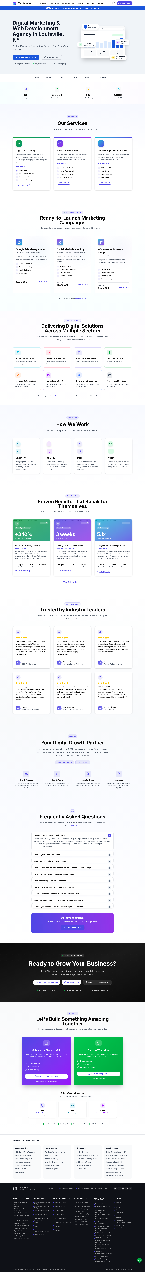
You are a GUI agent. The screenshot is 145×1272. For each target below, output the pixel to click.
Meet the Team (83, 762)
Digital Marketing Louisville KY (116, 1152)
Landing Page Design (20, 1236)
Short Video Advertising (21, 1218)
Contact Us (119, 1204)
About (88, 3)
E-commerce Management (21, 1225)
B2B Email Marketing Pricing (42, 1229)
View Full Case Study (22, 571)
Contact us (58, 396)
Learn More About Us (64, 762)
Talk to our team (80, 299)
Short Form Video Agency (82, 1206)
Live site (43, 523)
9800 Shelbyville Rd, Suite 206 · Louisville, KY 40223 (93, 1188)
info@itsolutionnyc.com (67, 1188)
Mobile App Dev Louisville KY (115, 1159)
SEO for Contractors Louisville (101, 1229)
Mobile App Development (21, 1238)
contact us (75, 826)
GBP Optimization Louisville (103, 1226)
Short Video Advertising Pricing (41, 1215)
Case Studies (119, 1220)
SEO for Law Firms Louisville (103, 1235)
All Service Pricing (81, 1169)
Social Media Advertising (22, 1162)
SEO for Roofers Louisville (103, 1238)
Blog (93, 3)
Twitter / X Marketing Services (60, 1229)
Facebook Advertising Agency (55, 1152)
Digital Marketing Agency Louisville (102, 1207)
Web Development (19, 1233)
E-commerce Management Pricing (42, 1225)
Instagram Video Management (59, 1215)
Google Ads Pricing (82, 1152)
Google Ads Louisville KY (114, 1162)
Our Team (118, 1217)
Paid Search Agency (51, 1169)
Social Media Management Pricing (87, 1155)
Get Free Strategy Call (48, 982)
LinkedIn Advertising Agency (54, 1162)
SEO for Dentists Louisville (103, 1233)
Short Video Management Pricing (41, 1211)
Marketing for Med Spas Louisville (102, 1245)
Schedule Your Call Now (47, 1076)
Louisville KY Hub (100, 1204)
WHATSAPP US (52, 57)
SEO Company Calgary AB (114, 1175)
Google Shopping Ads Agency (81, 1225)
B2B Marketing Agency (52, 1165)
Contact (101, 3)
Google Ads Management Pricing (41, 1221)
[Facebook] (119, 1188)
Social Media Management (23, 1159)
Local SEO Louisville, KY (98, 982)
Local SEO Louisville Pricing (42, 1231)
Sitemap (130, 1269)
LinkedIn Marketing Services (63, 1222)
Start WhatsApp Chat (100, 1074)
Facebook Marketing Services (61, 1203)
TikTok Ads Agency (51, 1159)
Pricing (118, 1207)
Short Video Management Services (21, 1205)
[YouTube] (127, 1188)
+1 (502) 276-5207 (51, 1188)
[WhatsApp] (114, 3)
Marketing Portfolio (121, 1215)
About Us (118, 1202)
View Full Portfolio (71, 582)
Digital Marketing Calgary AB (115, 1169)
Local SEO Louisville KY (22, 1169)
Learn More (40, 282)
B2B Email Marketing (20, 1223)
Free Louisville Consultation (103, 1248)
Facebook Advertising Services (61, 1207)
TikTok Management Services (61, 1219)
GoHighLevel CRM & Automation (24, 1152)
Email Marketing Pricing (83, 1162)
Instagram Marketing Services (60, 1211)
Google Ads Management (22, 1155)
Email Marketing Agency (82, 1216)
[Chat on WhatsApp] (139, 1260)
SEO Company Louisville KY (115, 1165)
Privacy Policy (120, 1225)
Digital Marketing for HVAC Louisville (103, 1241)
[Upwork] (130, 1188)
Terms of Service (121, 1228)
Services (43, 3)
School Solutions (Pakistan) (123, 1222)
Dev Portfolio (119, 1212)
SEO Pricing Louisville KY (84, 1165)
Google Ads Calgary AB (114, 1172)
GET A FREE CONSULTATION (26, 57)
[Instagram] (123, 1188)
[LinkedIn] (115, 1188)
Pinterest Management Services (61, 1225)
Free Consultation (124, 3)
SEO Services (54, 3)
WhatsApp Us (73, 982)
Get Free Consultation (72, 928)
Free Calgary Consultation (102, 1261)
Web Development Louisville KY (116, 1155)
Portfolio (80, 3)
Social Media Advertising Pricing (86, 1159)
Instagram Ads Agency (52, 1155)
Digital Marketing (68, 3)
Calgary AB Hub (99, 1251)
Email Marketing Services (22, 1165)
